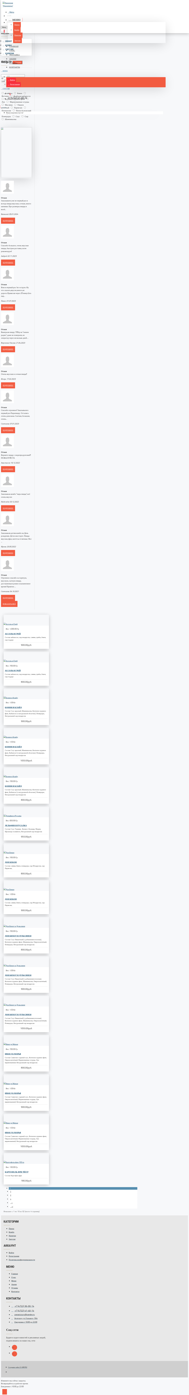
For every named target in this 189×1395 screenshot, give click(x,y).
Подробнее (8, 220)
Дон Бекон (11, 862)
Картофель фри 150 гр (16, 1172)
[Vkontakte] (14, 1353)
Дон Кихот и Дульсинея (18, 935)
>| (12, 1206)
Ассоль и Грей (13, 633)
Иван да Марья (13, 1054)
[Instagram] (14, 1347)
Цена (5, 71)
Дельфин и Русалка (16, 825)
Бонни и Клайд (13, 707)
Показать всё (9, 604)
